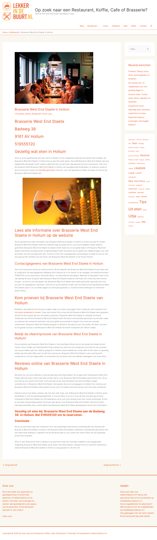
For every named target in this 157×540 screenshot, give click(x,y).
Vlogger (138, 222)
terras (144, 196)
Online (148, 181)
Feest (137, 151)
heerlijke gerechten (46, 170)
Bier (129, 143)
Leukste (139, 168)
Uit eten (135, 209)
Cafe (125, 26)
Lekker (130, 168)
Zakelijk (130, 226)
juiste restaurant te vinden (29, 312)
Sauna (147, 189)
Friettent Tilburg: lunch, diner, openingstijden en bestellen (139, 75)
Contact (143, 26)
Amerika (138, 139)
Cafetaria (116, 26)
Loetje (131, 173)
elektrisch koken (133, 147)
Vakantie (140, 217)
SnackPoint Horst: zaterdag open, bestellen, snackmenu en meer (139, 109)
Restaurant (92, 26)
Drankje (141, 143)
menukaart (132, 177)
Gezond (144, 155)
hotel (136, 160)
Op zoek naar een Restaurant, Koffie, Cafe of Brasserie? (91, 9)
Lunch (105, 26)
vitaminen (131, 222)
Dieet (134, 143)
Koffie (133, 26)
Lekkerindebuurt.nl (99, 533)
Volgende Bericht (112, 465)
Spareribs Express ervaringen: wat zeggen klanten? (138, 121)
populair (139, 185)
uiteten (145, 210)
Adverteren (131, 139)
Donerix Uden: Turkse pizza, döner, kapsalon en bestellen (139, 98)
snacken (140, 192)
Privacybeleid (83, 533)
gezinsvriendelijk (133, 156)
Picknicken (131, 185)
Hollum (28, 114)
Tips (142, 202)
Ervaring (131, 151)
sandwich (141, 189)
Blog (82, 26)
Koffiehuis (132, 163)
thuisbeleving (133, 202)
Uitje (132, 216)
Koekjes (141, 160)
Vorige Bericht (10, 465)
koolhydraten (141, 163)
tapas (138, 196)
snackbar (132, 192)
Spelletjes (131, 196)
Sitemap (72, 533)
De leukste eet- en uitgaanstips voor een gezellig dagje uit (137, 86)
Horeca (131, 160)
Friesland (20, 114)
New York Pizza (136, 181)
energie (142, 147)
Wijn (144, 222)
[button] (151, 26)
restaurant (132, 189)
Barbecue (145, 139)
